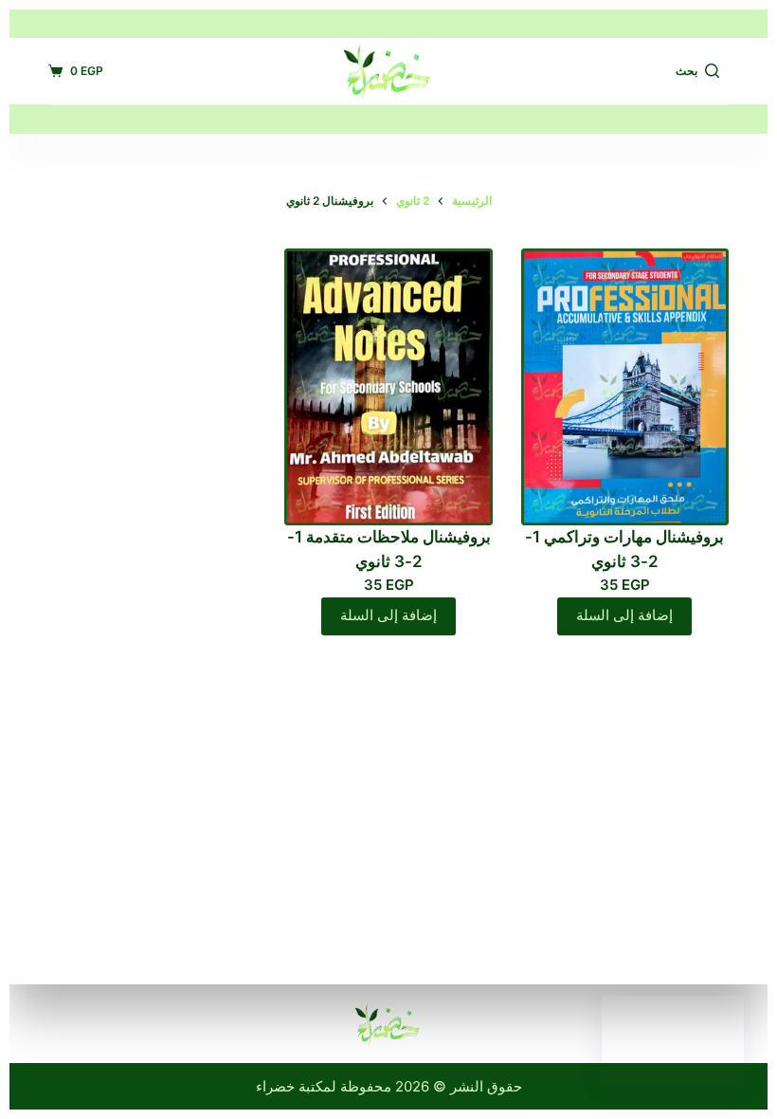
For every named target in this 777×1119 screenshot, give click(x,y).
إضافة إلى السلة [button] (624, 615)
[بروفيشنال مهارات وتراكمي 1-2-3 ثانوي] (625, 386)
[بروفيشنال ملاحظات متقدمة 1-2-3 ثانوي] (388, 386)
